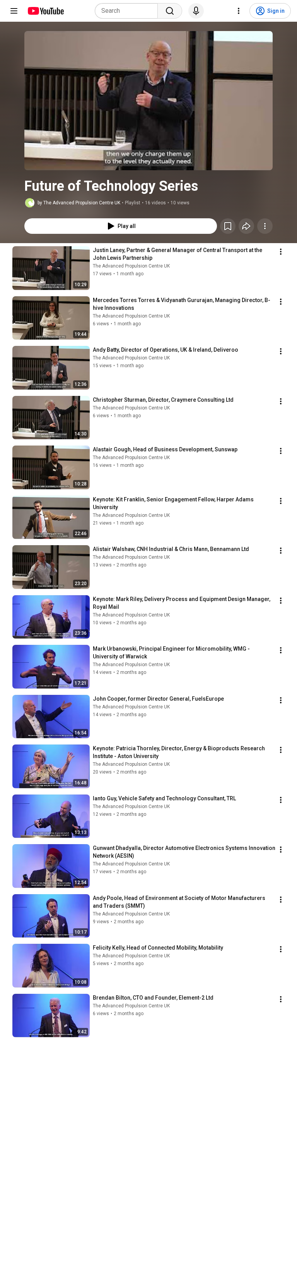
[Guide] (14, 11)
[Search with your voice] (196, 11)
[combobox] (128, 11)
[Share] (246, 226)
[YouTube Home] (45, 11)
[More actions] (265, 226)
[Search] (169, 11)
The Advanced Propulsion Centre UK (131, 266)
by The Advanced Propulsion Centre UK (79, 203)
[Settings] (238, 11)
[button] (148, 100)
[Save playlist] (228, 226)
